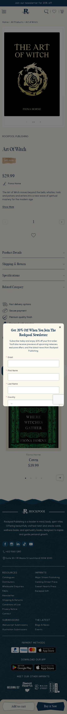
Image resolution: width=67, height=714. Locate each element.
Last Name (13, 384)
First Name (13, 370)
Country (11, 397)
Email (10, 357)
